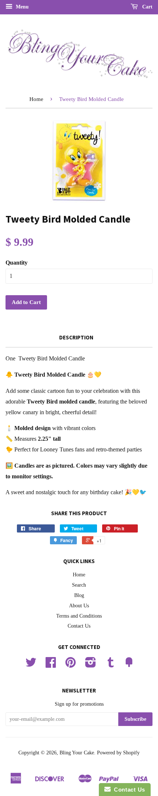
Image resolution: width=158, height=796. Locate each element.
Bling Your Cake (77, 752)
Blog (79, 595)
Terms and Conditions (79, 616)
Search (79, 585)
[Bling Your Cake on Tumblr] (110, 665)
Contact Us (79, 626)
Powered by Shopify (118, 752)
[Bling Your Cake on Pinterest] (70, 665)
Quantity (17, 262)
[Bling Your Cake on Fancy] (129, 665)
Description (76, 337)
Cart (146, 7)
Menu (21, 7)
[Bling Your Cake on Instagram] (90, 665)
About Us (79, 605)
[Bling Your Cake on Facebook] (50, 665)
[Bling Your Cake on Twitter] (30, 665)
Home (36, 99)
